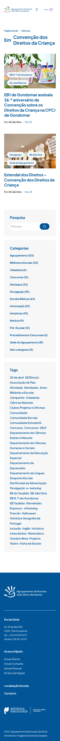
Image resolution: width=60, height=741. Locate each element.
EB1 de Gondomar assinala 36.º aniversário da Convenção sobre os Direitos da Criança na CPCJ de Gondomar (30, 104)
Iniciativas (16, 313)
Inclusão (15, 528)
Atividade (16, 387)
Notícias (25, 30)
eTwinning (30, 508)
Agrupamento (18, 255)
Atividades (31, 387)
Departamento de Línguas (27, 473)
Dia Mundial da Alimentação (28, 483)
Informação (17, 306)
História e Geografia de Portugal (25, 520)
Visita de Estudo (30, 543)
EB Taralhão (17, 503)
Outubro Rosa (19, 538)
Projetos (35, 538)
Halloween (29, 513)
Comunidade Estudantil (25, 423)
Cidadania (16, 270)
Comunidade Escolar (24, 418)
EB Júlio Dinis (35, 154)
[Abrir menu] (37, 9)
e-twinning (33, 488)
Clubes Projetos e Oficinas (27, 407)
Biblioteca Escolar (21, 262)
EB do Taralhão (19, 493)
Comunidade (18, 413)
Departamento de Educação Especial (29, 455)
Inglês (26, 528)
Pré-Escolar (17, 328)
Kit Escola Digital (14, 673)
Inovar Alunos (12, 659)
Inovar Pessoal (13, 668)
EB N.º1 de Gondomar (21, 74)
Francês (15, 513)
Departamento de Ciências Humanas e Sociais (28, 445)
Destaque (16, 284)
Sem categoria (19, 349)
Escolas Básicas (18, 82)
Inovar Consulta (13, 663)
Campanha (17, 397)
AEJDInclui (32, 377)
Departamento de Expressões (22, 465)
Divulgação (16, 154)
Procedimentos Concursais (27, 335)
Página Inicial (11, 30)
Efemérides (34, 503)
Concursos (16, 277)
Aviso (43, 387)
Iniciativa (38, 528)
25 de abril (17, 377)
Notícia (14, 320)
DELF (43, 428)
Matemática (36, 533)
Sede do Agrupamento (22, 162)
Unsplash (42, 735)
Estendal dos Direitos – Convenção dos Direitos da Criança (29, 179)
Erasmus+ (16, 508)
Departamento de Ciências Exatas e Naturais (28, 435)
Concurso (16, 428)
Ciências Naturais (21, 402)
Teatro (14, 543)
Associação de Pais (23, 382)
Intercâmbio (18, 533)
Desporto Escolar (21, 478)
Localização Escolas (16, 685)
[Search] (44, 226)
